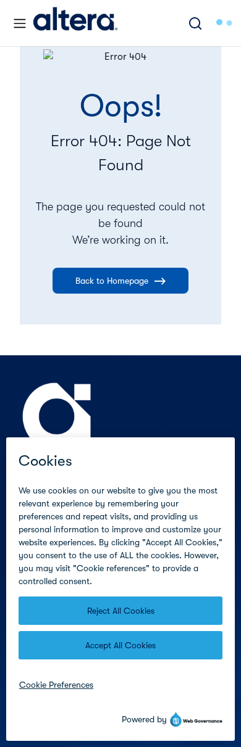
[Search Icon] (195, 23)
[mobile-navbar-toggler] (19, 23)
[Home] (75, 23)
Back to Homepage (111, 281)
